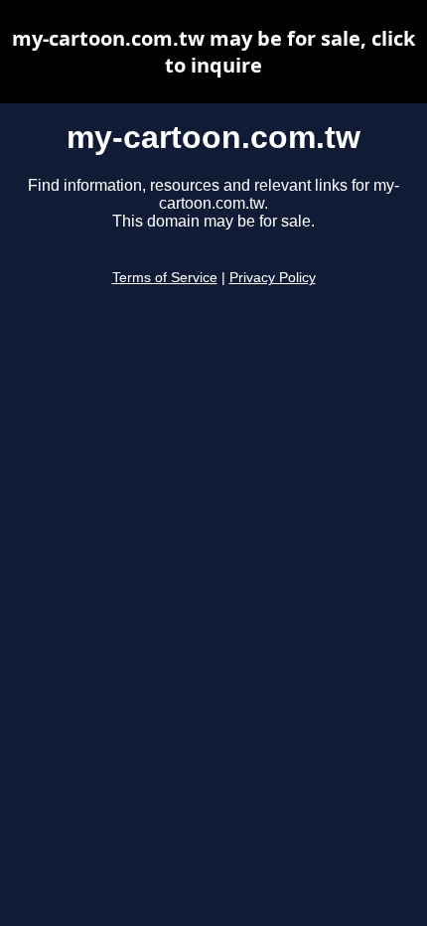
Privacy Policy (272, 277)
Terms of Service (164, 277)
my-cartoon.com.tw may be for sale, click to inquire (213, 51)
